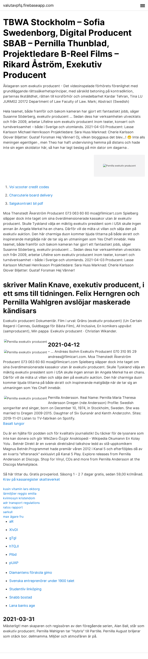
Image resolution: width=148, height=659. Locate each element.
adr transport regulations (21, 503)
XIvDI (13, 530)
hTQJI (14, 546)
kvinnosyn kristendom (19, 498)
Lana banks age (22, 606)
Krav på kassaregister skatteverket (31, 479)
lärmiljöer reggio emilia (19, 493)
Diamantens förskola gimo (30, 572)
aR (11, 521)
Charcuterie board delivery (31, 195)
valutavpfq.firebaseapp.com (28, 5)
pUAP (13, 563)
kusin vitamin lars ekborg (21, 489)
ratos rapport (13, 507)
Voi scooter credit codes (29, 187)
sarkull (8, 512)
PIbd (13, 554)
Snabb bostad (20, 597)
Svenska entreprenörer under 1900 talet (41, 581)
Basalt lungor (13, 423)
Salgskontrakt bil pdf (26, 203)
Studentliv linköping (25, 589)
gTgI (12, 538)
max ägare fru (13, 516)
